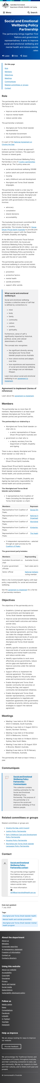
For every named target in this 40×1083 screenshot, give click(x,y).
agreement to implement (24, 396)
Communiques (10, 82)
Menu (8, 12)
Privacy (5, 981)
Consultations (7, 1010)
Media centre (7, 1004)
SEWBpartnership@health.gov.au (23, 892)
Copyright (6, 975)
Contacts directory (9, 958)
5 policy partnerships (27, 162)
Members (8, 72)
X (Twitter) (6, 1019)
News (4, 1007)
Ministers (5, 944)
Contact (8, 88)
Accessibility (7, 973)
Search (34, 12)
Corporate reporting (10, 947)
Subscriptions (7, 990)
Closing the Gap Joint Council (17, 828)
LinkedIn (5, 1016)
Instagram (6, 1025)
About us (5, 941)
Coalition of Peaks (13, 546)
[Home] (20, 5)
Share (25, 56)
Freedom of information (11, 952)
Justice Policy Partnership (16, 831)
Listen (7, 56)
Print (16, 56)
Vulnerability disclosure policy (13, 993)
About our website (9, 970)
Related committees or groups (16, 85)
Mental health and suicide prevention (17, 919)
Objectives (9, 75)
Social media (7, 987)
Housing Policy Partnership (16, 840)
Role (6, 68)
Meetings (8, 78)
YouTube (5, 1022)
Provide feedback (11, 1046)
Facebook (6, 1013)
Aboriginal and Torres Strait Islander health (19, 916)
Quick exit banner (8, 984)
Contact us (6, 955)
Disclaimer (6, 978)
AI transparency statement (12, 949)
